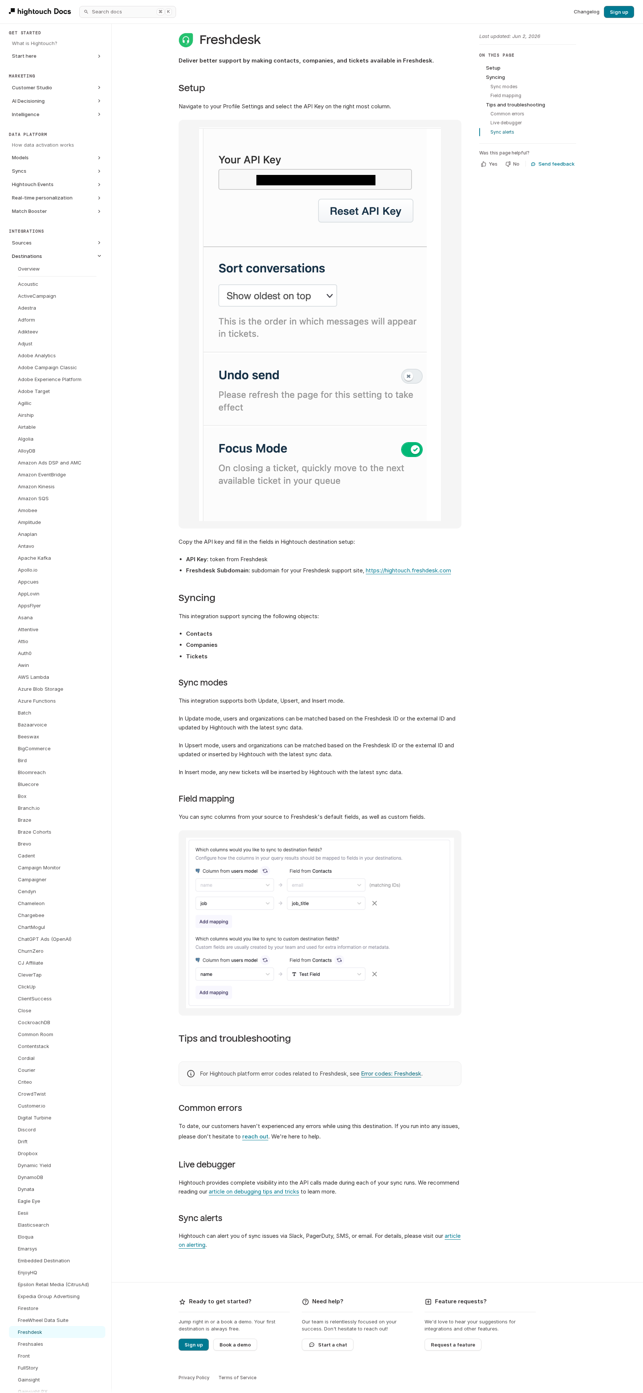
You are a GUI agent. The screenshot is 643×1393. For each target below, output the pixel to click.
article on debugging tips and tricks (254, 1191)
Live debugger (207, 1164)
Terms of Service (237, 1377)
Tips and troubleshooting (235, 1038)
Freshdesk (230, 40)
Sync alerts (200, 1218)
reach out (255, 1136)
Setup (192, 88)
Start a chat (332, 1345)
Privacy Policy (194, 1377)
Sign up (619, 12)
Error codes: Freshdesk (391, 1073)
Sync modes (203, 682)
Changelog (586, 12)
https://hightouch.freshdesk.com (408, 570)
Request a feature (453, 1345)
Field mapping (206, 799)
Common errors (210, 1108)
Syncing (197, 598)
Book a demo (235, 1345)
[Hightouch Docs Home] (41, 11)
